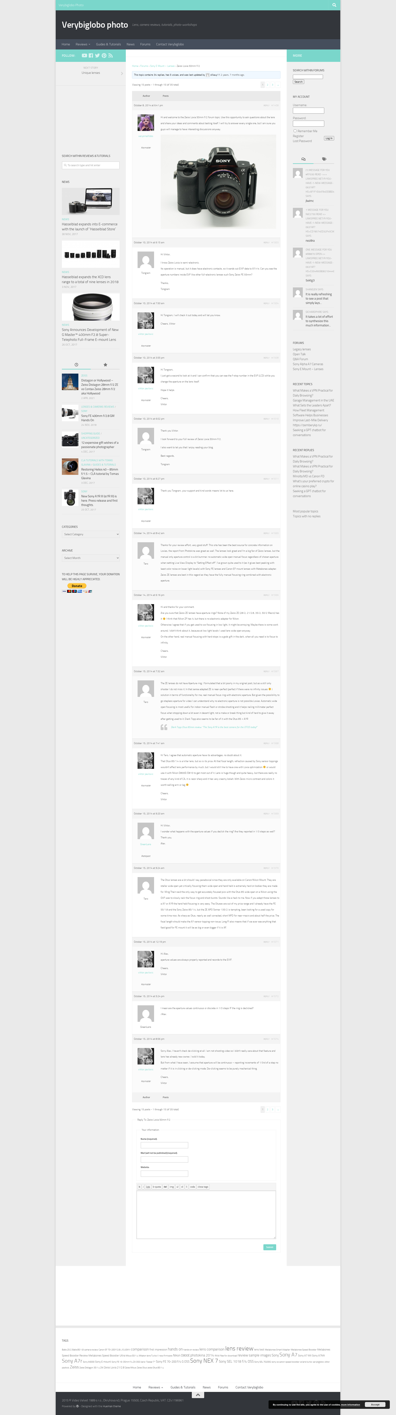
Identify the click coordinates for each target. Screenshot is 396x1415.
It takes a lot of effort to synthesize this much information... (319, 321)
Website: (145, 1167)
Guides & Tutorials (108, 44)
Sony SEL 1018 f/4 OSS (236, 1361)
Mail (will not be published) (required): (159, 1153)
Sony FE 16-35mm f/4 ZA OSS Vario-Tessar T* (133, 1362)
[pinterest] (103, 55)
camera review (91, 1349)
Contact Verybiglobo (170, 44)
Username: (300, 105)
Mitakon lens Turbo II (149, 1355)
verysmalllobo (145, 136)
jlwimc (310, 201)
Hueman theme (112, 1406)
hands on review (191, 1349)
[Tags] (324, 159)
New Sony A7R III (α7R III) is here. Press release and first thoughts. (99, 500)
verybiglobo (318, 1362)
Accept (375, 1404)
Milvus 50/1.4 (132, 1355)
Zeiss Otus (142, 1367)
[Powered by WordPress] (77, 1406)
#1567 (275, 671)
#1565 (275, 533)
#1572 (275, 996)
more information (350, 1404)
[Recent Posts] (76, 365)
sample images (260, 1355)
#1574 (275, 1038)
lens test (259, 1349)
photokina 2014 (202, 1355)
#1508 (275, 357)
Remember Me (307, 131)
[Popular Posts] (105, 365)
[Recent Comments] (303, 159)
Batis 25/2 (67, 1349)
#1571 (275, 941)
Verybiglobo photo (95, 25)
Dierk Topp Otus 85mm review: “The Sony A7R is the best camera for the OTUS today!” (214, 727)
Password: (299, 118)
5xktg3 (310, 280)
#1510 (275, 418)
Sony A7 (288, 1355)
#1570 (275, 868)
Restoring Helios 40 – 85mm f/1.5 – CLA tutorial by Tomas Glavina (100, 474)
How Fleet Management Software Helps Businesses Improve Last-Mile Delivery (310, 415)
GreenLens (145, 844)
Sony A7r (72, 1361)
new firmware (165, 1355)
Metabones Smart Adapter (277, 1349)
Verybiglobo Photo (71, 5)
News (130, 44)
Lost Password (302, 141)
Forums (145, 44)
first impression (158, 1349)
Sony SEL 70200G (262, 1362)
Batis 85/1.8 (78, 1349)
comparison (140, 1349)
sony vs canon (278, 1362)
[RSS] (110, 55)
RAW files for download (226, 1355)
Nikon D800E (181, 1355)
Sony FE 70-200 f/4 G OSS (173, 1361)
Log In (329, 138)
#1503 (275, 242)
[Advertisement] (91, 116)
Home (66, 44)
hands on (175, 1349)
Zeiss (84, 375)
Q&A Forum (300, 359)
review (243, 1355)
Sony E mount (103, 1361)
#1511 (275, 478)
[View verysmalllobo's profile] (146, 130)
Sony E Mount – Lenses (162, 66)
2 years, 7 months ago (232, 74)
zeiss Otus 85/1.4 (155, 1367)
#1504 (275, 303)
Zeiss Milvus (130, 1367)
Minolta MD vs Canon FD (308, 476)
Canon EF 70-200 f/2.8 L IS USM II (114, 1349)
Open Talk (299, 354)
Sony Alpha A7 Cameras (308, 364)
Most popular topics (305, 511)
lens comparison (212, 1349)
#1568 (275, 743)
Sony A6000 (88, 1362)
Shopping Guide (90, 433)
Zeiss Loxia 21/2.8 (114, 1367)
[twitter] (97, 55)
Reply (266, 105)
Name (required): (149, 1139)
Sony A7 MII (304, 1355)
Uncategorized (90, 437)
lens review (239, 1348)
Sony (84, 411)
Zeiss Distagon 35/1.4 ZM (91, 1367)
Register (298, 136)
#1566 (275, 595)
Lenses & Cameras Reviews (97, 406)
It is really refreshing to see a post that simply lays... (319, 298)
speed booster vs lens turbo (298, 1362)
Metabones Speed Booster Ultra (106, 1355)
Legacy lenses (302, 349)
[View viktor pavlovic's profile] (146, 328)
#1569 (275, 813)
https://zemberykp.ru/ (307, 425)
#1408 (275, 105)
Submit (269, 1247)
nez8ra (310, 240)
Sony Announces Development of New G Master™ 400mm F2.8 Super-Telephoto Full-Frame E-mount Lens (90, 334)
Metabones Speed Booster (304, 1349)
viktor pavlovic (145, 334)
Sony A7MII (318, 1355)
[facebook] (90, 55)
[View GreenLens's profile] (146, 838)
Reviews (81, 44)
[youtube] (84, 55)
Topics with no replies (307, 516)
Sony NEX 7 (204, 1360)
